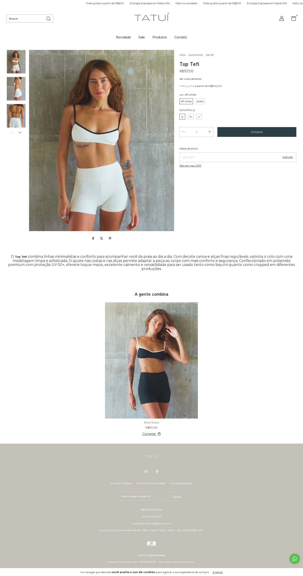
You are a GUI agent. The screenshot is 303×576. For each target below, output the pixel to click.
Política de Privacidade (150, 483)
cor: (187, 94)
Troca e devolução (181, 483)
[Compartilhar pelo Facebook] (94, 238)
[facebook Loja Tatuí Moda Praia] (157, 471)
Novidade (123, 37)
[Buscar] (48, 18)
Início (182, 54)
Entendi (218, 572)
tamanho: (187, 110)
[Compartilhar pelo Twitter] (102, 238)
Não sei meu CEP (190, 165)
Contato (180, 37)
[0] (292, 19)
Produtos (159, 37)
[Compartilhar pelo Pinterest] (110, 238)
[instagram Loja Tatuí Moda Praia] (146, 471)
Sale (141, 37)
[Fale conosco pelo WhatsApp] (295, 559)
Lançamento (196, 54)
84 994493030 (151, 516)
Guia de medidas (120, 483)
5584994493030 (151, 509)
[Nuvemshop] (151, 556)
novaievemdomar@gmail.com (151, 523)
